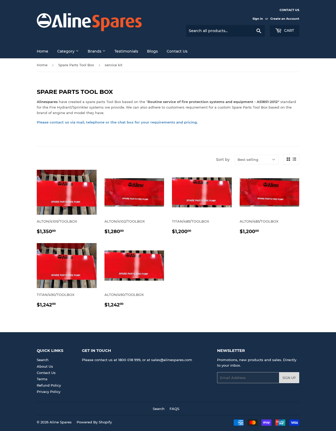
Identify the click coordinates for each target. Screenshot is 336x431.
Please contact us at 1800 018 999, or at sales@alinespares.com (137, 360)
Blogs (152, 51)
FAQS (174, 409)
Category (66, 51)
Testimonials (126, 51)
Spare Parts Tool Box (76, 65)
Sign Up (289, 378)
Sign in (258, 18)
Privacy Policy (48, 391)
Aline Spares (61, 422)
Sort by (223, 159)
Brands (95, 51)
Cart (288, 30)
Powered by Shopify (94, 422)
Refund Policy (49, 385)
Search (43, 360)
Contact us (177, 51)
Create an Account (284, 18)
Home (42, 51)
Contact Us (46, 373)
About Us (45, 366)
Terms (42, 379)
